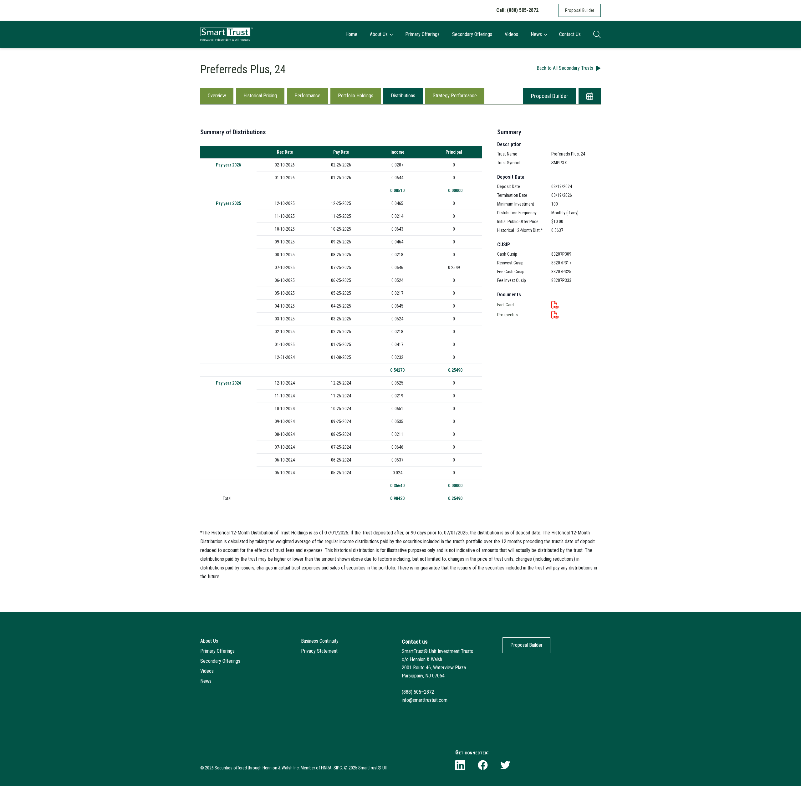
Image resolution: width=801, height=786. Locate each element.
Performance (307, 96)
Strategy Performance (455, 96)
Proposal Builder (579, 10)
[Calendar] (590, 96)
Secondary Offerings (472, 34)
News (536, 34)
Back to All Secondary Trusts (565, 68)
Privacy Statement (319, 651)
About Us (379, 34)
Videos (511, 34)
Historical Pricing (260, 96)
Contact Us (570, 34)
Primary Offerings (422, 34)
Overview (217, 96)
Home (351, 34)
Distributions (403, 96)
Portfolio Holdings (355, 96)
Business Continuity (320, 641)
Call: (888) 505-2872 (517, 10)
